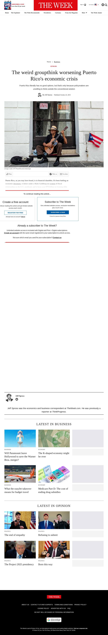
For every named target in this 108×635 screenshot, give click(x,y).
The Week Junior (96, 13)
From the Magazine (71, 13)
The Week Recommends (31, 13)
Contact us (57, 237)
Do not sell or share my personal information (54, 612)
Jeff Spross (48, 95)
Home (49, 62)
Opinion (53, 66)
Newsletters (47, 13)
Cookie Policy (43, 608)
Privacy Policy (80, 604)
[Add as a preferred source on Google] (54, 619)
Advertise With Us (58, 608)
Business (57, 62)
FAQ (68, 608)
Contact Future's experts (42, 604)
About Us (25, 604)
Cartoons (58, 13)
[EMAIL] (17, 399)
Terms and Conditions (63, 604)
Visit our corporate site (80, 628)
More (84, 13)
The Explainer (15, 13)
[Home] (7, 13)
